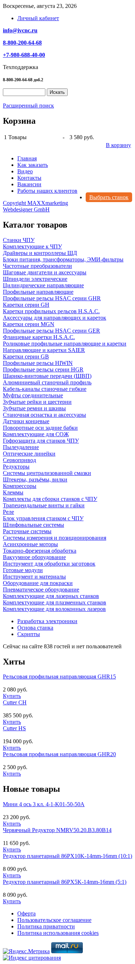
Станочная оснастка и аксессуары (44, 415)
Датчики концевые (26, 421)
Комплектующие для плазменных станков (54, 602)
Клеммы (13, 492)
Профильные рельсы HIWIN (38, 363)
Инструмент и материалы (34, 577)
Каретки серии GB (26, 356)
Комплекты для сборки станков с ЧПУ (50, 499)
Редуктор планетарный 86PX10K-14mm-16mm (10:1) (67, 856)
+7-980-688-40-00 (24, 55)
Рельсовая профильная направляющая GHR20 (59, 754)
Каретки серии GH (26, 305)
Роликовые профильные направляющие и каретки (64, 344)
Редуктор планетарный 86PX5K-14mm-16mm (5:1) (64, 882)
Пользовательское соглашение (54, 920)
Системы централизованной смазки (47, 473)
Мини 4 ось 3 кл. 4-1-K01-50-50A (44, 804)
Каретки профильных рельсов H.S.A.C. (51, 311)
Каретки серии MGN (28, 324)
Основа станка (35, 628)
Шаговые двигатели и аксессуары (44, 272)
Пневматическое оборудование (41, 589)
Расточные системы (27, 531)
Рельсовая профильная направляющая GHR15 (59, 676)
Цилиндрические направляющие (43, 285)
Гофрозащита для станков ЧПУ (41, 441)
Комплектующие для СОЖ (36, 434)
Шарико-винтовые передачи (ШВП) (47, 376)
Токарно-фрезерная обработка (39, 551)
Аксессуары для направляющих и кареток (54, 318)
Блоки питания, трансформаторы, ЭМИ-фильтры (63, 259)
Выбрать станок (109, 197)
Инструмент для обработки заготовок (49, 564)
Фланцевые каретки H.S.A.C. (39, 337)
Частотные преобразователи (37, 266)
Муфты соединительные (33, 395)
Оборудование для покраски (38, 583)
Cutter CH (15, 702)
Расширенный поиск (28, 105)
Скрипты (28, 634)
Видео (25, 171)
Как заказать (32, 165)
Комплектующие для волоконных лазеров (54, 609)
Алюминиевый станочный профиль (47, 382)
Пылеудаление (21, 447)
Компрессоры (19, 486)
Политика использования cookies (58, 933)
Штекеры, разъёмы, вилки (35, 479)
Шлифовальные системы (33, 525)
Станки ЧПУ (19, 240)
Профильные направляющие (38, 292)
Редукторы (16, 466)
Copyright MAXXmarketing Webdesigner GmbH (35, 206)
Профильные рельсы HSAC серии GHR (52, 298)
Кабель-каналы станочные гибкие (44, 389)
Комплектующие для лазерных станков (51, 596)
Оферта (26, 913)
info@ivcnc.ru (20, 30)
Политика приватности (46, 926)
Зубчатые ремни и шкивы (34, 408)
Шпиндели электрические (35, 279)
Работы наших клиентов (47, 191)
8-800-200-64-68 (22, 43)
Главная (27, 158)
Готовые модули (23, 570)
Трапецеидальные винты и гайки (44, 505)
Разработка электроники (47, 621)
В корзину (118, 145)
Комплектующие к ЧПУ (32, 246)
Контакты (29, 178)
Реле (8, 512)
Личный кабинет (38, 18)
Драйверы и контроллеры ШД (40, 253)
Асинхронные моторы (30, 544)
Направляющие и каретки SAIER (44, 350)
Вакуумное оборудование (34, 557)
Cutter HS (14, 728)
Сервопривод (19, 460)
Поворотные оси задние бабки (40, 428)
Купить (12, 696)
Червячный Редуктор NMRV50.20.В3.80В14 (57, 830)
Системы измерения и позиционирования (54, 538)
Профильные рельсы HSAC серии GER (51, 331)
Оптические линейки (29, 454)
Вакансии (29, 184)
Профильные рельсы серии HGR (43, 369)
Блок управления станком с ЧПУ (43, 518)
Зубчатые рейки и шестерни (37, 402)
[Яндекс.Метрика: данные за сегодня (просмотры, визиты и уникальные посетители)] (26, 951)
